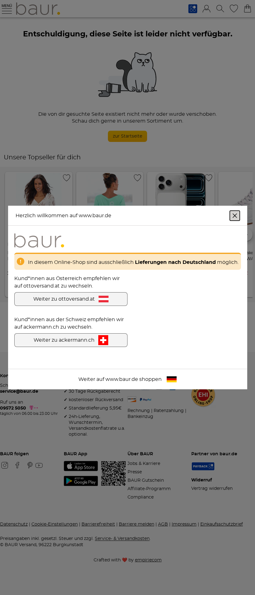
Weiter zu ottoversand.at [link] (64, 299)
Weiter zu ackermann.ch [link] (64, 340)
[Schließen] (235, 216)
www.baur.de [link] (121, 379)
